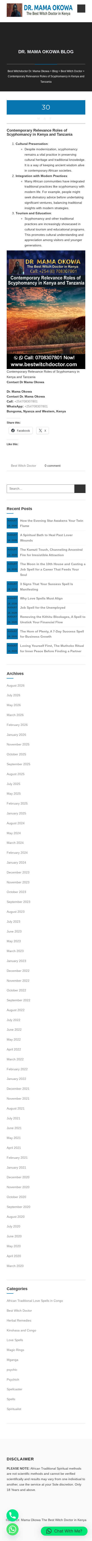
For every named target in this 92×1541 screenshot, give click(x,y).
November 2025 (18, 744)
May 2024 (14, 833)
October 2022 (16, 990)
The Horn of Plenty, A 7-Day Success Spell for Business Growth (52, 634)
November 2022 (18, 980)
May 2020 (14, 1246)
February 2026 (17, 725)
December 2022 (18, 971)
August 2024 (16, 823)
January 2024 (16, 862)
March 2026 (15, 715)
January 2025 (16, 813)
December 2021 (18, 1088)
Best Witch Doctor (23, 465)
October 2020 (16, 1197)
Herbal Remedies (19, 1320)
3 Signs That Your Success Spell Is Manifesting (46, 586)
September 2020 (18, 1207)
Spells (11, 1399)
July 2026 (13, 695)
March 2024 (15, 843)
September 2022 (18, 1000)
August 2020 (16, 1216)
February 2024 (17, 852)
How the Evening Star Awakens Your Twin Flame (51, 523)
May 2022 (14, 1039)
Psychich (13, 1379)
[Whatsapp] (12, 1529)
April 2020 (14, 1256)
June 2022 (14, 1029)
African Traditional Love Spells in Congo (35, 1300)
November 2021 (18, 1098)
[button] (64, 1531)
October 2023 (16, 892)
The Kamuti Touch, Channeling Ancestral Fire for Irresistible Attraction (51, 552)
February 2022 (17, 1069)
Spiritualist (14, 1409)
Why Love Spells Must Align (41, 598)
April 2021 (14, 1148)
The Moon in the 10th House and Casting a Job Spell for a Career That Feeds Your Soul (53, 569)
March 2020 (15, 1266)
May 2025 (14, 793)
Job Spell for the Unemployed (42, 607)
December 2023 (18, 872)
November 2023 (18, 882)
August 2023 (16, 911)
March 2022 (15, 1059)
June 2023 (14, 931)
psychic (12, 1369)
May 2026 (14, 705)
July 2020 (13, 1226)
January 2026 (16, 734)
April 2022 (14, 1049)
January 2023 (16, 961)
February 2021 (17, 1157)
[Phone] (12, 1515)
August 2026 (16, 685)
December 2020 (18, 1177)
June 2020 (14, 1236)
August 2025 (16, 774)
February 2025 (17, 803)
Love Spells (15, 1340)
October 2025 (16, 754)
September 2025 (18, 764)
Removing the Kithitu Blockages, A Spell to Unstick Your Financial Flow (53, 619)
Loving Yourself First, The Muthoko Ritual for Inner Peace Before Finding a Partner (52, 648)
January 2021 (16, 1167)
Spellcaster (14, 1389)
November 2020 (18, 1187)
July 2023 (13, 921)
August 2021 (16, 1108)
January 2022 (16, 1079)
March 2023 (15, 951)
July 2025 (13, 784)
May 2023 (14, 941)
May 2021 (14, 1138)
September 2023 (18, 902)
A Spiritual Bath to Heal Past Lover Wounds (46, 537)
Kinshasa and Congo (21, 1330)
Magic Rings (15, 1350)
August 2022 (16, 1010)
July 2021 (13, 1118)
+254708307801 (26, 401)
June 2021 (14, 1128)
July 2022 (13, 1020)
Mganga (12, 1360)
